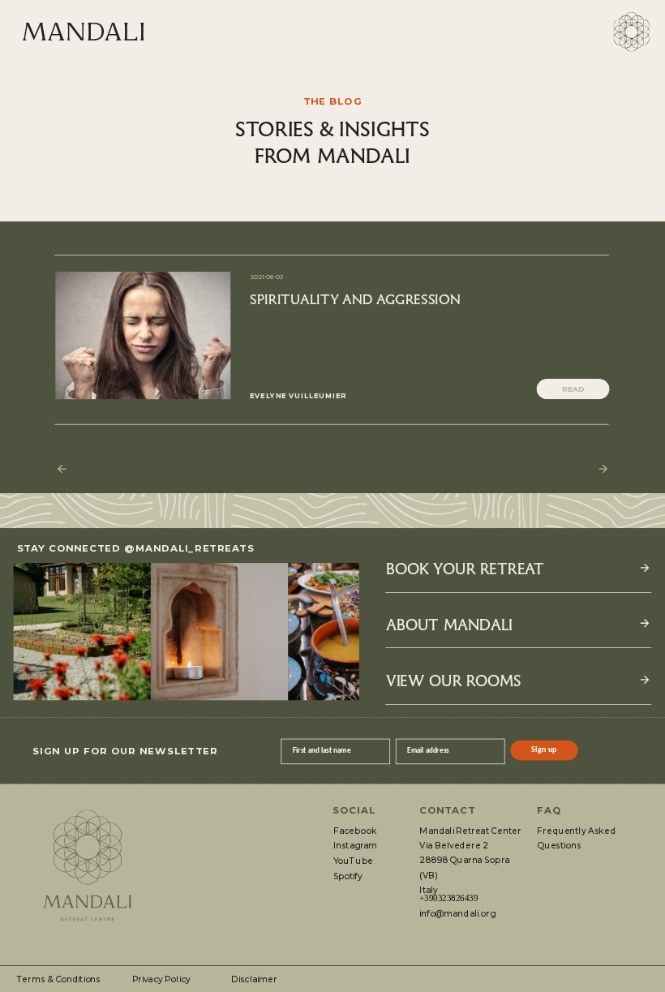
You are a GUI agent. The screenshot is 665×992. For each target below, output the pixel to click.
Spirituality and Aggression (355, 298)
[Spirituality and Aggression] (142, 335)
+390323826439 (448, 899)
